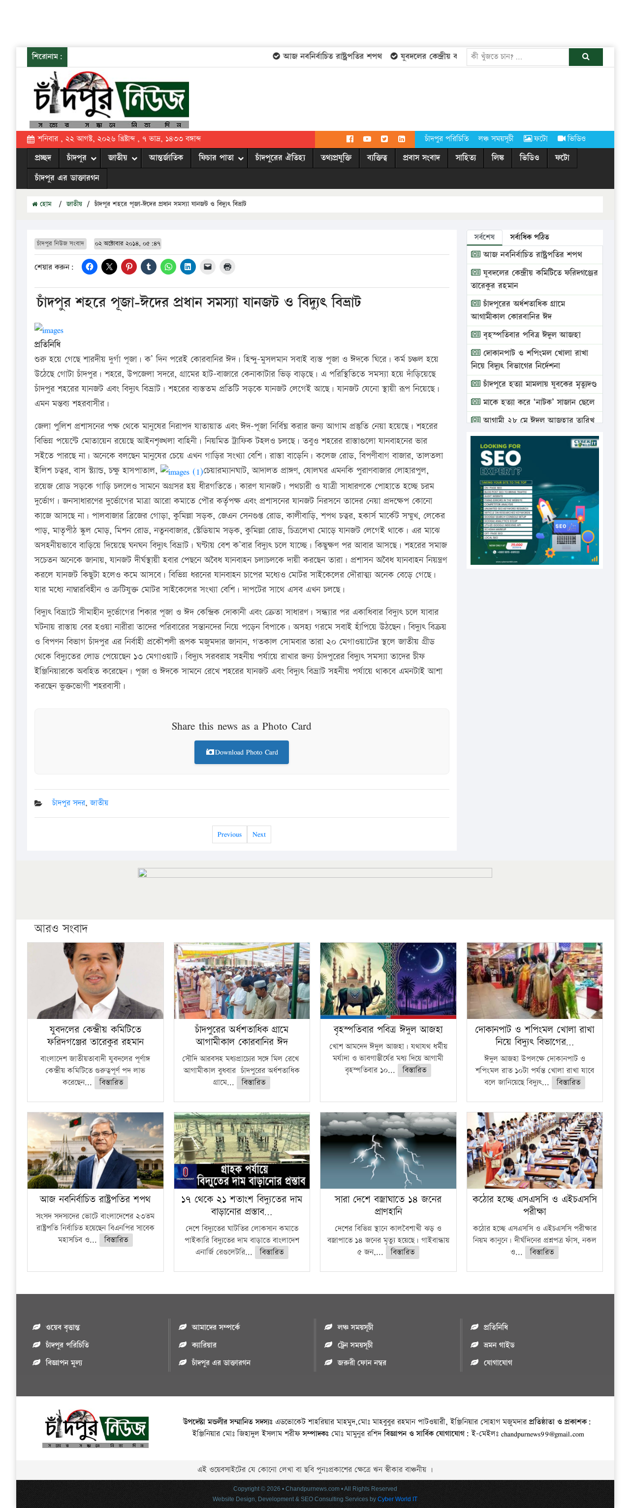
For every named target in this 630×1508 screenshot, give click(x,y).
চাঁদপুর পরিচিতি (447, 139)
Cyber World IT (397, 1499)
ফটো (541, 139)
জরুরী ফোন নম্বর (362, 1363)
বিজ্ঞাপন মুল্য (64, 1363)
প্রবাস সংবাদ (421, 158)
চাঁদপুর (77, 158)
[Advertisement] (179, 22)
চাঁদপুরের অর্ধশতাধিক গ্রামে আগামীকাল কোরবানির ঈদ (518, 310)
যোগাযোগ (498, 1363)
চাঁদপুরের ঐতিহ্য (280, 158)
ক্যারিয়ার (204, 1345)
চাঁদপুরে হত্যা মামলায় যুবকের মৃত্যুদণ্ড (538, 384)
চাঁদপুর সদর (68, 803)
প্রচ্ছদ (43, 158)
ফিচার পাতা (216, 158)
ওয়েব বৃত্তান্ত (63, 1327)
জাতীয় (117, 158)
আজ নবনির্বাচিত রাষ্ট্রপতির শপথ (317, 56)
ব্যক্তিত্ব (377, 158)
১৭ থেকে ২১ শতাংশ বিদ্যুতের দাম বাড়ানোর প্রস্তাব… (241, 1206)
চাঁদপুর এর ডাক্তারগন (67, 178)
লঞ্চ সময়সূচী (496, 139)
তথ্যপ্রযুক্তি (336, 158)
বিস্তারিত (111, 1082)
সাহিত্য (466, 158)
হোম (44, 204)
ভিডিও (576, 139)
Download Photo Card (246, 752)
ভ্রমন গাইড (499, 1345)
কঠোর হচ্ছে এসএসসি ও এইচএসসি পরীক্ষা (534, 1206)
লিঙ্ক (498, 158)
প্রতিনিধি (496, 1327)
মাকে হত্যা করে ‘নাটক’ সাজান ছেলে (537, 402)
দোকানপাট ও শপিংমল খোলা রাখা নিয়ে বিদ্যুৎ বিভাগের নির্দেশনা (529, 359)
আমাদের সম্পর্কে (216, 1327)
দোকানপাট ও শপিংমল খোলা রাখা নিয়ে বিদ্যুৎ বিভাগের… (534, 1036)
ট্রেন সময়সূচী (355, 1345)
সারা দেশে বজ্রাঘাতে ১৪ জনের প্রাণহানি (388, 1206)
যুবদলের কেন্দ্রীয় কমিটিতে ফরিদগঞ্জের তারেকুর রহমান (95, 1036)
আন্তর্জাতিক (166, 158)
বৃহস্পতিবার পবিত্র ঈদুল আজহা (530, 335)
